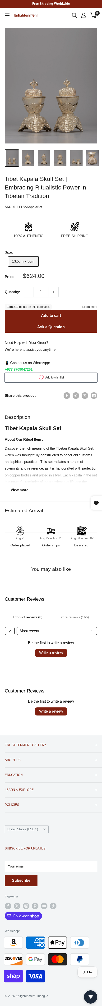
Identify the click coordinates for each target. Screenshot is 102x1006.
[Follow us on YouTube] (44, 906)
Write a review (51, 653)
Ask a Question (51, 327)
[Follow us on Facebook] (8, 906)
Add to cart (51, 316)
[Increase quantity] (53, 292)
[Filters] (10, 631)
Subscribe (21, 880)
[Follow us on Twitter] (17, 906)
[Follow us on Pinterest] (35, 906)
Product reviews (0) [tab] (27, 617)
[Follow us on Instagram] (26, 906)
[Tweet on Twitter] (85, 395)
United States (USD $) (22, 829)
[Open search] (74, 15)
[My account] (83, 15)
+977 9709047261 (18, 369)
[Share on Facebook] (67, 395)
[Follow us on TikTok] (53, 906)
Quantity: (12, 292)
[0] (93, 15)
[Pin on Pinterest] (76, 395)
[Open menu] (7, 15)
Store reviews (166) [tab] (74, 617)
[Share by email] (94, 395)
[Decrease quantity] (28, 292)
